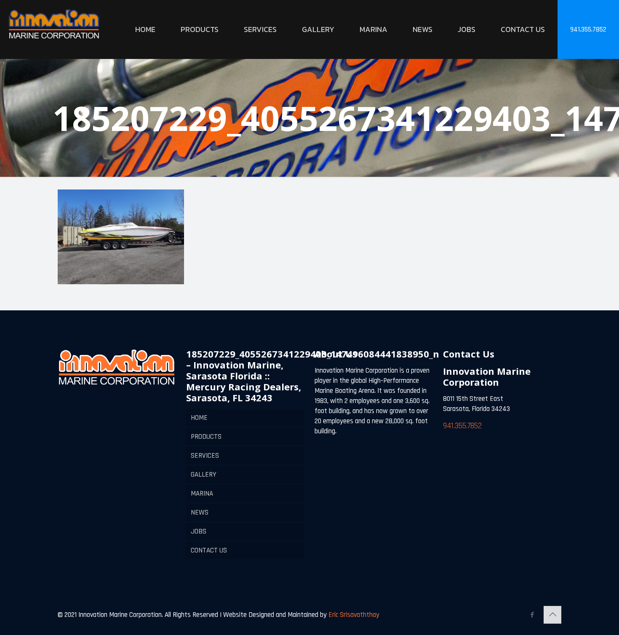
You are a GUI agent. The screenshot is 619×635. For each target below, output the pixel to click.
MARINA (202, 493)
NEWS (199, 512)
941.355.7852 (588, 29)
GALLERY (203, 474)
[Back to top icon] (552, 615)
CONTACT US (209, 550)
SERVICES (205, 455)
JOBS (198, 531)
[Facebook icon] (532, 615)
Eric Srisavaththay (353, 614)
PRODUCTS (206, 436)
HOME (199, 417)
